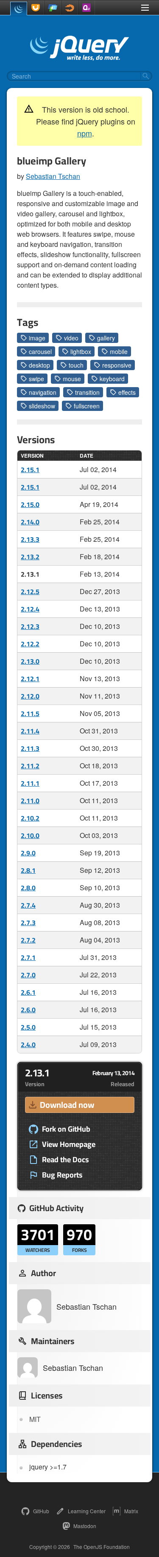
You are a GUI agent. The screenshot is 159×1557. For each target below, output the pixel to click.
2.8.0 (28, 887)
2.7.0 (28, 974)
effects (127, 392)
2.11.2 (30, 765)
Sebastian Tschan (53, 176)
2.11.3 (30, 748)
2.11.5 (30, 713)
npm (84, 133)
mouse (72, 378)
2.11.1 (30, 783)
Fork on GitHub (66, 1129)
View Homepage (68, 1144)
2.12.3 (30, 626)
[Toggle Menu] (145, 8)
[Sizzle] (69, 7)
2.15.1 (30, 469)
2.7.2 (28, 940)
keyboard (112, 378)
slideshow (42, 406)
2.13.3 (30, 539)
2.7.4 (28, 905)
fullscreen (87, 406)
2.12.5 (30, 591)
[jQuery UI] (35, 7)
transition (87, 392)
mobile (119, 351)
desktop (39, 365)
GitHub (41, 1511)
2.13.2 (30, 556)
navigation (42, 392)
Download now (67, 1105)
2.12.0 (30, 696)
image (37, 338)
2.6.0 (28, 1009)
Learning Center (87, 1511)
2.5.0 (28, 1027)
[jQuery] (18, 8)
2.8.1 (28, 870)
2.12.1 (30, 678)
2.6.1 (28, 992)
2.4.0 (28, 1044)
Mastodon (84, 1525)
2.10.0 (30, 835)
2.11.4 (30, 731)
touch (76, 365)
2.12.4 (30, 609)
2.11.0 (30, 800)
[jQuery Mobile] (52, 7)
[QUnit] (86, 7)
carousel (40, 351)
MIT (35, 1419)
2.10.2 (30, 818)
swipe (36, 378)
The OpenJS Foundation (101, 1546)
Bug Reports (62, 1175)
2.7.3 (28, 922)
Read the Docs (65, 1160)
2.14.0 (30, 521)
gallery (106, 338)
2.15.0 (30, 504)
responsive (116, 365)
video (71, 338)
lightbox (80, 351)
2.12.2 (30, 643)
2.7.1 (28, 957)
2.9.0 (28, 852)
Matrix (131, 1511)
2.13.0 (30, 661)
